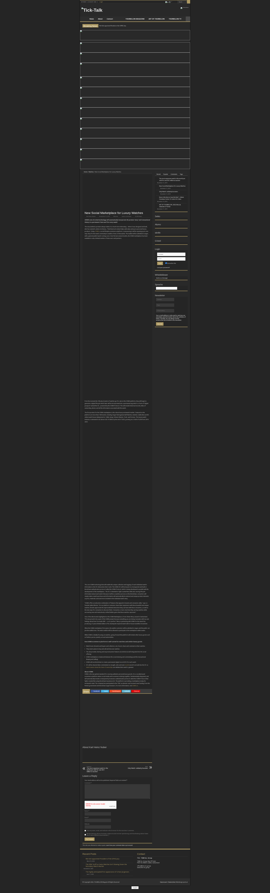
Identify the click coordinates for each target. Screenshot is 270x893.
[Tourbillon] (185, 8)
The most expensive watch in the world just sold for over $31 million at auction (97, 769)
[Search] (188, 1)
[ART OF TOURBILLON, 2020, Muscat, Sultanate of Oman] (157, 205)
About (100, 19)
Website (87, 824)
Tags (181, 174)
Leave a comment (126, 216)
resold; (127, 665)
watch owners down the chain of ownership (99, 667)
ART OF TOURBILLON (157, 19)
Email (87, 817)
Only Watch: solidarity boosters (138, 767)
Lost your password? (163, 267)
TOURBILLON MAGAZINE (135, 19)
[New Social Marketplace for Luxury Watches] (157, 186)
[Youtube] (176, 2)
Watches (91, 172)
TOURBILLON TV (175, 19)
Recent (159, 174)
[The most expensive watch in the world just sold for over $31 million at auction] (157, 179)
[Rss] (174, 2)
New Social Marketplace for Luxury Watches (172, 186)
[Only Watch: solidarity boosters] (157, 192)
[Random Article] (188, 18)
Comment (88, 783)
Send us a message (162, 278)
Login (101, 2)
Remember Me (171, 263)
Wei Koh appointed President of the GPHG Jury (112, 26)
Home (83, 18)
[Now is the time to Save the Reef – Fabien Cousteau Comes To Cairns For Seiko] (157, 197)
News (92, 19)
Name (87, 811)
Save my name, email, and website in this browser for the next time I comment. (110, 830)
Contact (110, 19)
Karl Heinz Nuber (91, 216)
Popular (165, 174)
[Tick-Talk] (92, 9)
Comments (174, 174)
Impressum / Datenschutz (168, 882)
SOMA (97, 231)
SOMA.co (135, 685)
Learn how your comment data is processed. (119, 845)
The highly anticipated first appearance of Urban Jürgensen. (107, 872)
